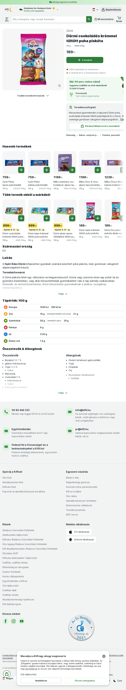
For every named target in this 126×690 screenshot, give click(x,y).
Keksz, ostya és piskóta (89, 135)
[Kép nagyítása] (59, 85)
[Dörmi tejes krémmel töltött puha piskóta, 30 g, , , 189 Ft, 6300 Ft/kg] (90, 211)
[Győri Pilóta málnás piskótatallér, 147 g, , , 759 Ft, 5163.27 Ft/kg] (39, 162)
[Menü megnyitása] (7, 19)
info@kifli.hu (83, 410)
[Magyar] (95, 10)
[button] (111, 9)
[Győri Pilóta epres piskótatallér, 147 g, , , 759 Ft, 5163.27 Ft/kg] (14, 162)
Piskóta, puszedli (111, 135)
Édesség (70, 135)
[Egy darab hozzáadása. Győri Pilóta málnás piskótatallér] (47, 170)
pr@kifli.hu (82, 429)
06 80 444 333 (21, 410)
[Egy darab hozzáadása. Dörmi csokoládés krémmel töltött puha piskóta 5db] (21, 218)
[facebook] (5, 621)
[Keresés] (89, 19)
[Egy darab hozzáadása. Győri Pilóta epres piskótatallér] (21, 170)
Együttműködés (21, 429)
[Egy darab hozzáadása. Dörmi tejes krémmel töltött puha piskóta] (47, 218)
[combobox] (48, 19)
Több (123, 119)
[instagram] (13, 621)
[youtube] (21, 621)
